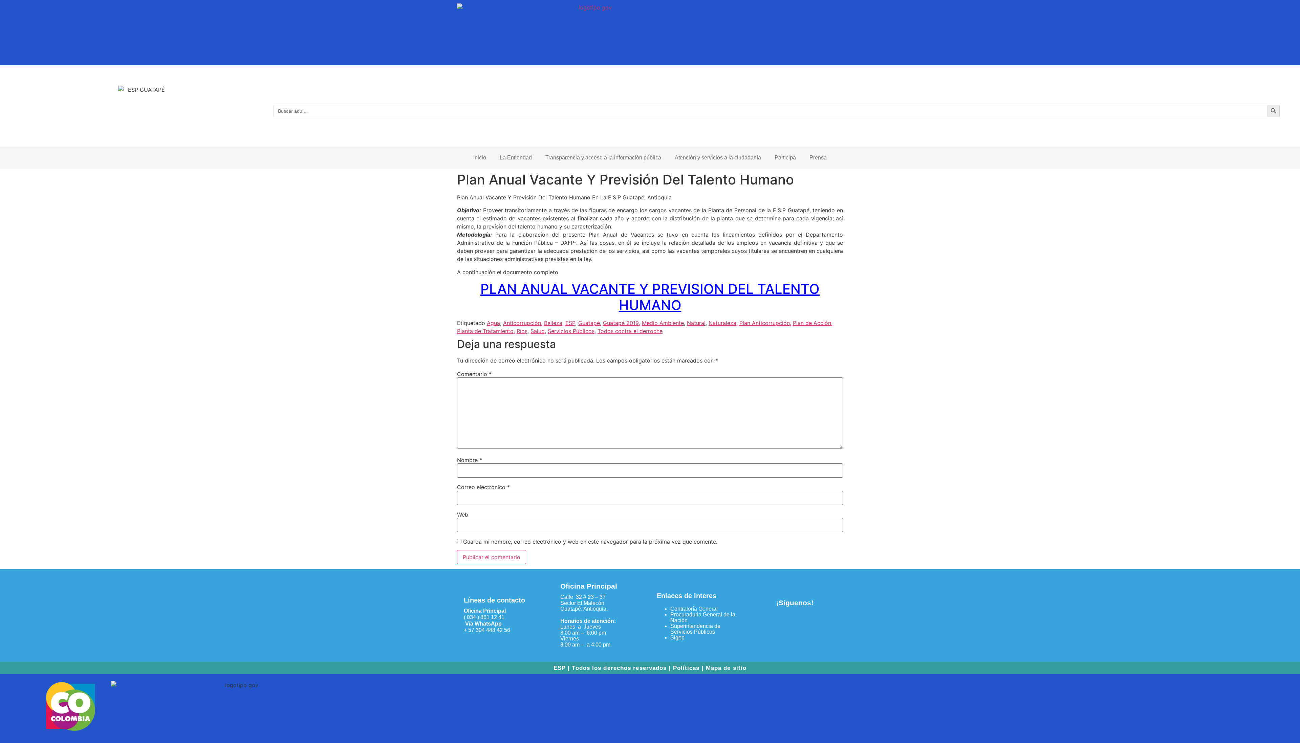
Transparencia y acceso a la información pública (603, 157)
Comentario (474, 374)
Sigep (677, 637)
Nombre (469, 460)
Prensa (818, 157)
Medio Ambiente (663, 323)
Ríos (522, 331)
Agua (493, 323)
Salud (537, 331)
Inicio (479, 157)
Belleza (553, 323)
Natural (696, 323)
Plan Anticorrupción (764, 323)
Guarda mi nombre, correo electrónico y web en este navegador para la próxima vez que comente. (590, 541)
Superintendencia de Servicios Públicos (695, 629)
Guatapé (589, 323)
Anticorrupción (522, 323)
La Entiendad (516, 157)
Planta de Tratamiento (485, 331)
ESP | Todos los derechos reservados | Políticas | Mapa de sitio (650, 668)
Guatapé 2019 (621, 323)
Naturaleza (722, 323)
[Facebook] (784, 622)
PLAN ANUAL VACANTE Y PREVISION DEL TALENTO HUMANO (650, 297)
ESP (570, 323)
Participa (785, 157)
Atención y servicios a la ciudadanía (718, 157)
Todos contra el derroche (630, 331)
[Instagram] (806, 622)
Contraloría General (694, 609)
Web (462, 514)
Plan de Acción (812, 323)
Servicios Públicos (571, 331)
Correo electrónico (483, 487)
